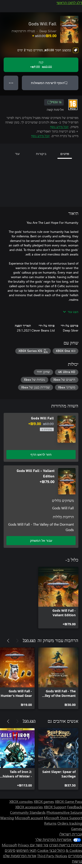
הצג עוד (73, 312)
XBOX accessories (29, 806)
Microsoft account (29, 817)
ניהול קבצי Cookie (51, 850)
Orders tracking (69, 823)
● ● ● (11, 83)
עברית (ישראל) (70, 834)
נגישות (77, 861)
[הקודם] (17, 641)
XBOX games (44, 801)
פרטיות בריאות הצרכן (65, 844)
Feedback (74, 806)
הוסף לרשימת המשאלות (47, 83)
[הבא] (8, 641)
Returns (50, 823)
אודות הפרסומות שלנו (19, 855)
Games (76, 828)
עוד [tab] (17, 154)
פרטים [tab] (64, 154)
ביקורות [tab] (41, 154)
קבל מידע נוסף (59, 127)
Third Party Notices (52, 855)
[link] (58, 597)
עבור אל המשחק (41, 540)
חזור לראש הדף (41, 454)
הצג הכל (29, 640)
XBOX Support (55, 806)
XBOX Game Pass (68, 801)
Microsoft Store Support (63, 817)
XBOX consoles (21, 801)
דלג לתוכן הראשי (69, 2)
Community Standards (28, 812)
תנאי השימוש (26, 850)
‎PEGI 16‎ (56, 102)
